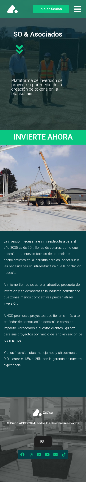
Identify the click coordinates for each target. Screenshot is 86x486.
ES (42, 442)
